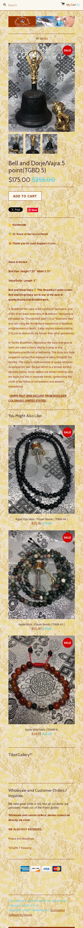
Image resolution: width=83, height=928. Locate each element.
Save (34, 210)
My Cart (73, 4)
